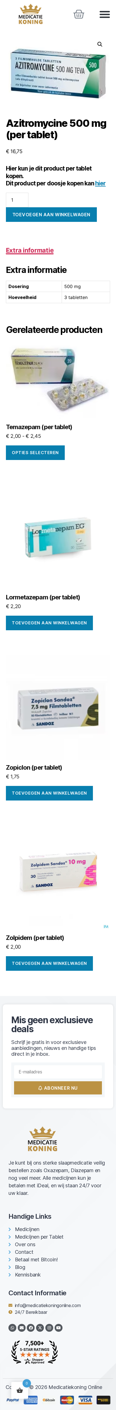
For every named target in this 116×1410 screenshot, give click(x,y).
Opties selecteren (35, 452)
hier (100, 183)
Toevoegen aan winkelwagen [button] (49, 622)
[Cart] (78, 14)
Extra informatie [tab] (30, 250)
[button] (104, 14)
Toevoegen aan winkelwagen (51, 214)
